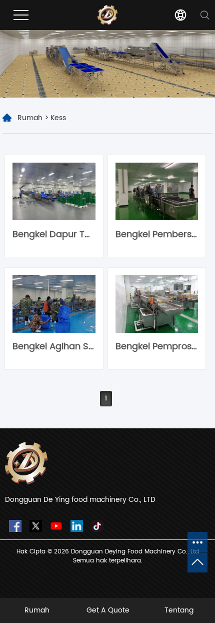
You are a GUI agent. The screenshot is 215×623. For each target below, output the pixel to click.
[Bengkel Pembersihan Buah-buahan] (157, 191)
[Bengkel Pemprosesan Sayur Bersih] (157, 304)
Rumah (30, 118)
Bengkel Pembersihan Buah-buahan (157, 234)
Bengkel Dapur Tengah (53, 234)
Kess (58, 118)
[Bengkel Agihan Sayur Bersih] (53, 304)
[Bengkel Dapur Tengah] (53, 191)
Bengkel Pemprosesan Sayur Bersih (157, 346)
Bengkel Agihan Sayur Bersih (53, 346)
